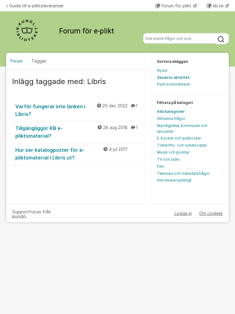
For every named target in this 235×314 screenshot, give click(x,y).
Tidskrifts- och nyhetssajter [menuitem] (182, 145)
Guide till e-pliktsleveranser (36, 5)
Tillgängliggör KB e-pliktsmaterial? (76, 132)
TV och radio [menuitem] (168, 159)
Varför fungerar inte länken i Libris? (76, 110)
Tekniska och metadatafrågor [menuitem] (183, 173)
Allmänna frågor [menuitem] (171, 118)
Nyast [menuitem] (162, 70)
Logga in (183, 213)
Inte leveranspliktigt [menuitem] (174, 180)
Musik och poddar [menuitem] (173, 152)
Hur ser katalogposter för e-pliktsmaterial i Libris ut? (71, 154)
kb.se (219, 5)
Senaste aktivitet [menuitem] (173, 77)
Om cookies (211, 213)
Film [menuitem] (160, 166)
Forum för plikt (177, 5)
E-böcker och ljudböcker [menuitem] (179, 138)
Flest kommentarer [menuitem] (173, 84)
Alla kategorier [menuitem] (171, 111)
